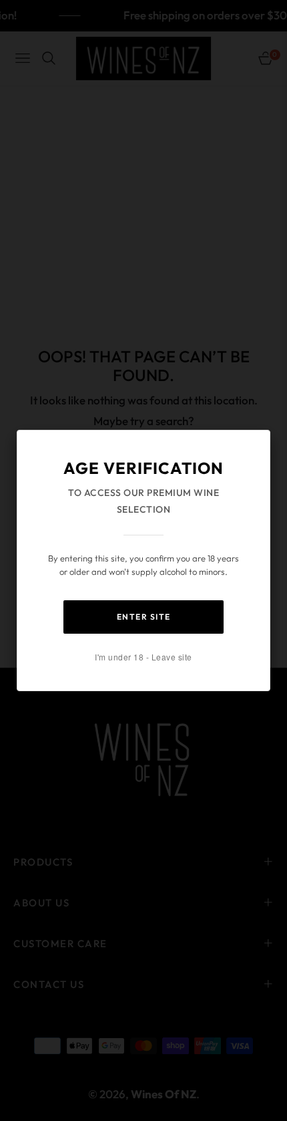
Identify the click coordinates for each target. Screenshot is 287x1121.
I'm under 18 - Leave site (143, 656)
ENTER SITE (144, 617)
